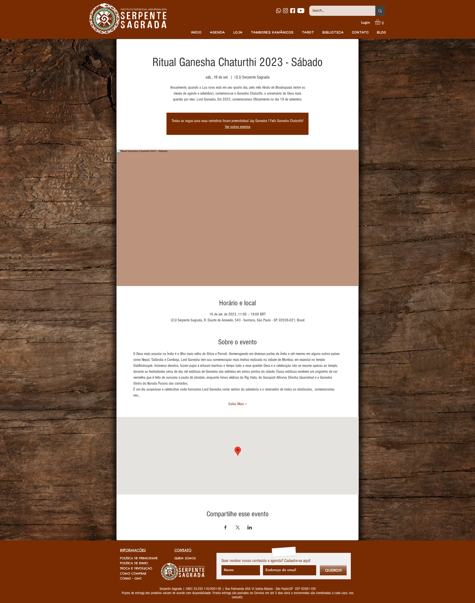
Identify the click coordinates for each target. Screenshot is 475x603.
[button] (381, 22)
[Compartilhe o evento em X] (237, 527)
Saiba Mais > (237, 404)
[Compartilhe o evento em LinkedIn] (249, 527)
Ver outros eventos (237, 127)
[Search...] (380, 11)
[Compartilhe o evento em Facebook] (225, 527)
